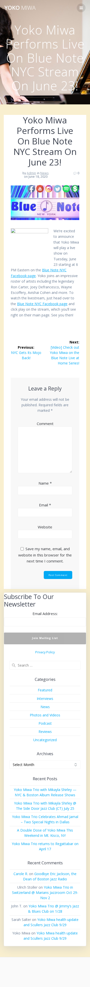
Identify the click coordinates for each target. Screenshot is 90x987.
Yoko (20, 8)
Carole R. (21, 873)
